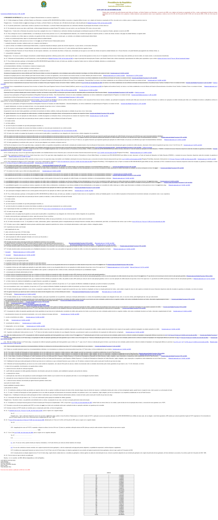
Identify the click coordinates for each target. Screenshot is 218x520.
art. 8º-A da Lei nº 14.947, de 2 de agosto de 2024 (44, 97)
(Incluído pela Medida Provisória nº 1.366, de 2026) (71, 97)
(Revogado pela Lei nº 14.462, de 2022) (111, 291)
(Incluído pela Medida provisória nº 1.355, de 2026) (143, 95)
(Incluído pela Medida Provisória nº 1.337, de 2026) (120, 92)
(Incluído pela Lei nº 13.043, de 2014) (119, 73)
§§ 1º (178, 337)
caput (26, 420)
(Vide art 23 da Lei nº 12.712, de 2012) (139, 267)
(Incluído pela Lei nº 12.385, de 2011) (99, 115)
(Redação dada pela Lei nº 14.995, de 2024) (141, 152)
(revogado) (7, 252)
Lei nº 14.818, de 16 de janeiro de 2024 (105, 147)
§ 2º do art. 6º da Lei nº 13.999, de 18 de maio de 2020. (183, 159)
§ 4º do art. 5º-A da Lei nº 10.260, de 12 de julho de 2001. (183, 335)
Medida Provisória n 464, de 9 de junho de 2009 (100, 23)
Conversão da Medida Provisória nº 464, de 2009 (13, 13)
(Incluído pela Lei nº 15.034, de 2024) (88, 90)
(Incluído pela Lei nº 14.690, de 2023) (157, 80)
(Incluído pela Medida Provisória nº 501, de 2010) (102, 113)
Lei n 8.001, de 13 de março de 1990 (23, 432)
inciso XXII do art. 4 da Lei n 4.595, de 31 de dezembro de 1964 (148, 221)
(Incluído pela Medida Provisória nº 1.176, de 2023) (144, 78)
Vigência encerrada (139, 92)
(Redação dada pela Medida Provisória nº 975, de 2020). (174, 137)
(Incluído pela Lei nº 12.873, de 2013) (193, 145)
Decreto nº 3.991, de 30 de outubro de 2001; (66, 90)
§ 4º (183, 342)
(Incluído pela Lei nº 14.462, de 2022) (84, 190)
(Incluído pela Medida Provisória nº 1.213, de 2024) (199, 82)
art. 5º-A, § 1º (177, 342)
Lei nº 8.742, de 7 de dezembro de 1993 (92, 82)
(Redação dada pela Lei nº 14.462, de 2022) (123, 178)
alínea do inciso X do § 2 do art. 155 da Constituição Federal (173, 58)
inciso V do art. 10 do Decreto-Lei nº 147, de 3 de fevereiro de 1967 (60, 208)
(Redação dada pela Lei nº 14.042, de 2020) (114, 75)
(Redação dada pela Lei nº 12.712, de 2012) (118, 267)
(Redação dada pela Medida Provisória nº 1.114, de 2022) (127, 175)
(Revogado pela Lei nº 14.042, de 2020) (104, 243)
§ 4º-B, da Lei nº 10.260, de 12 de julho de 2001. (197, 342)
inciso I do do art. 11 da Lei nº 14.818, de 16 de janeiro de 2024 (74, 161)
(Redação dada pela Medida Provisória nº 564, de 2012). (120, 264)
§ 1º (166, 335)
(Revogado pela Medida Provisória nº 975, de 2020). (81, 243)
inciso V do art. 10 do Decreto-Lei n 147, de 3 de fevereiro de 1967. (60, 130)
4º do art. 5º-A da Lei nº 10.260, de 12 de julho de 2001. (194, 337)
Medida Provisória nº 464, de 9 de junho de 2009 (61, 58)
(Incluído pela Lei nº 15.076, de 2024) (207, 159)
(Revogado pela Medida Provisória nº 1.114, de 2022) (85, 291)
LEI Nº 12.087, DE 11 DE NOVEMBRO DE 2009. (109, 9)
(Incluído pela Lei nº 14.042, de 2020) (51, 171)
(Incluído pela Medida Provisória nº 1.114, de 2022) (87, 187)
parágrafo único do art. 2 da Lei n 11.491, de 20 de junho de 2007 (25, 410)
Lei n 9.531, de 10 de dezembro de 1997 (82, 402)
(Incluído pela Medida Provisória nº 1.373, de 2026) (43, 101)
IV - (12, 442)
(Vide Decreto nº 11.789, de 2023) (134, 75)
